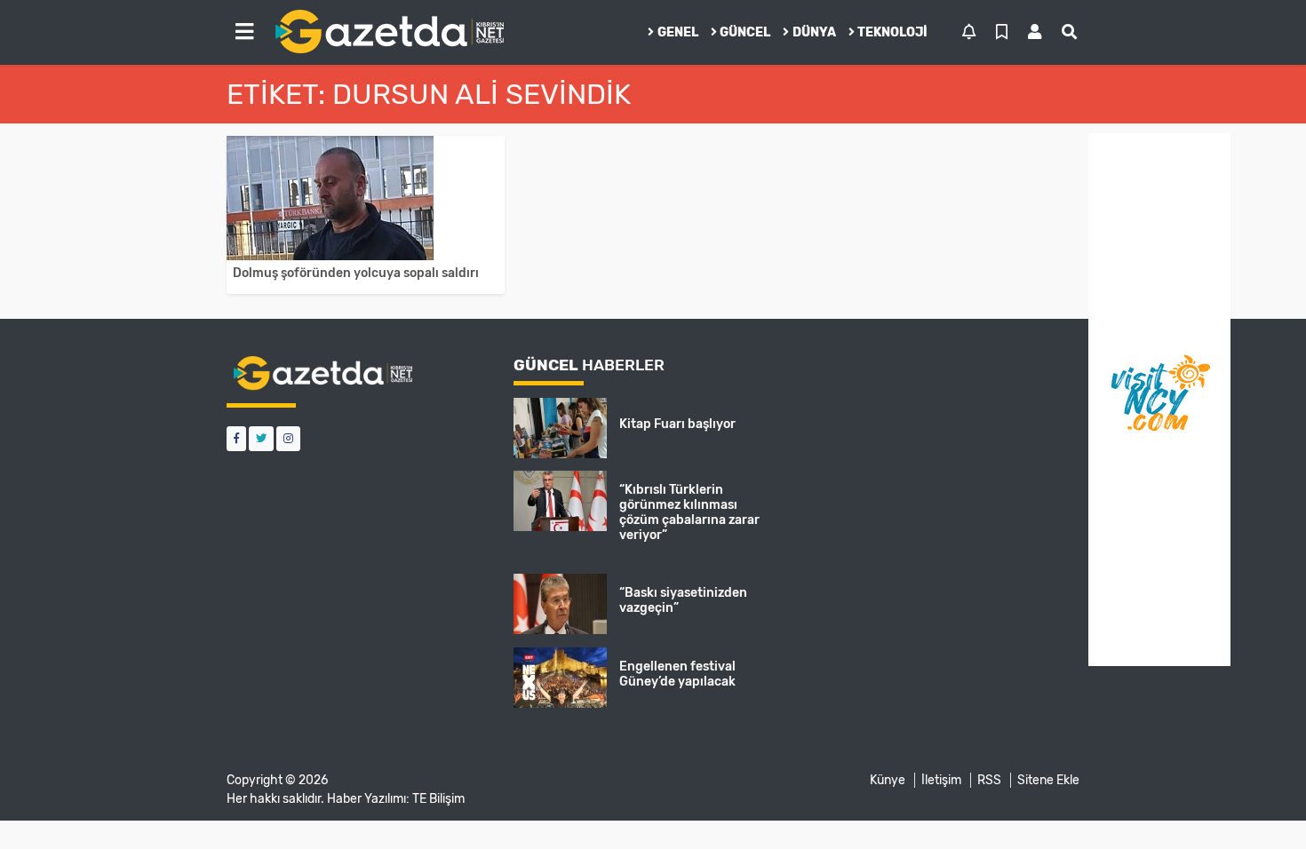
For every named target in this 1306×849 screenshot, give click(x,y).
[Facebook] (236, 438)
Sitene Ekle (1048, 780)
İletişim (941, 780)
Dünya (814, 32)
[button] (244, 32)
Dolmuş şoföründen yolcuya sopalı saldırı (356, 273)
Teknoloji (892, 32)
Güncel (745, 32)
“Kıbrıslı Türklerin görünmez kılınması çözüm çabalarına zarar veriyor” (689, 512)
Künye (887, 780)
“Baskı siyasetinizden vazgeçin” (683, 600)
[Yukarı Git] (1259, 803)
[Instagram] (288, 438)
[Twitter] (261, 438)
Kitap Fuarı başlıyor (677, 424)
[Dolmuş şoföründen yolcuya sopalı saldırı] (366, 198)
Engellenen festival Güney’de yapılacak (677, 674)
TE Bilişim (438, 798)
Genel (677, 32)
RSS (989, 780)
